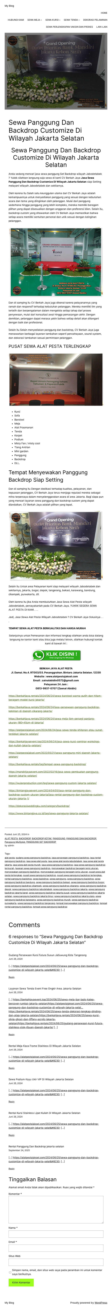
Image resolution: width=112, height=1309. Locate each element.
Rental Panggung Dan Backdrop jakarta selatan (36, 1146)
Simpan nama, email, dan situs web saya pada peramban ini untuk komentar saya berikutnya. (57, 1272)
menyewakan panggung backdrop (22, 871)
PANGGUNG (59, 838)
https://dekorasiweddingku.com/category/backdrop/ (39, 806)
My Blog (9, 5)
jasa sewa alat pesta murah (27, 864)
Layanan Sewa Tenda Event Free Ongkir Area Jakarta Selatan (45, 988)
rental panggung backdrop (18, 878)
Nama (13, 1227)
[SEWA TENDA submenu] (79, 20)
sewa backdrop (41, 878)
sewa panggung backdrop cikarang (61, 885)
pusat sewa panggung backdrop (39, 875)
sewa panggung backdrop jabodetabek (32, 889)
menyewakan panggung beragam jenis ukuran (64, 871)
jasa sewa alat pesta (36, 861)
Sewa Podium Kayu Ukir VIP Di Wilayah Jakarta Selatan (41, 1079)
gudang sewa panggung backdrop (33, 857)
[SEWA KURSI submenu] (59, 20)
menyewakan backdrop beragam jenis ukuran (74, 868)
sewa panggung (58, 878)
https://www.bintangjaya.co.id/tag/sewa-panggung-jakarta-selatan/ (49, 813)
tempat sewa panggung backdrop (50, 906)
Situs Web (14, 1256)
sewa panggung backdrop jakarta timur (33, 896)
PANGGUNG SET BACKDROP (41, 842)
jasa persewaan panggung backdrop (70, 857)
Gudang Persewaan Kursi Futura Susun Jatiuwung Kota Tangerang (47, 955)
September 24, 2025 (19, 1150)
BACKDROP (25, 838)
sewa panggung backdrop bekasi (53, 882)
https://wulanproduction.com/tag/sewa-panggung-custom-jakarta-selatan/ (53, 783)
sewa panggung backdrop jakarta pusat (49, 892)
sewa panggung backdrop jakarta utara (74, 896)
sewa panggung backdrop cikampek (23, 885)
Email (13, 1241)
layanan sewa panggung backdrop (32, 868)
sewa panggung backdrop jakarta (70, 889)
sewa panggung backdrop (80, 878)
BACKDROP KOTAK (42, 838)
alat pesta (10, 857)
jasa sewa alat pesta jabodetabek (65, 861)
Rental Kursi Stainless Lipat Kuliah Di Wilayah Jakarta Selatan (44, 1113)
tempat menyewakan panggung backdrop (77, 903)
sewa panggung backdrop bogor (87, 882)
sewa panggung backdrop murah (54, 899)
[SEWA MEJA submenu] (41, 20)
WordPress (101, 1302)
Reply (11, 977)
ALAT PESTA (11, 838)
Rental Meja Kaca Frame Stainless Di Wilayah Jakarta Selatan (45, 1045)
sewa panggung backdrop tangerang (36, 903)
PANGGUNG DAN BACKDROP (81, 838)
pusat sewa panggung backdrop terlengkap (79, 875)
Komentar (15, 1193)
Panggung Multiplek (15, 842)
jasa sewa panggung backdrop (57, 864)
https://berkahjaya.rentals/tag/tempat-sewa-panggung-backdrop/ (47, 764)
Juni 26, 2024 (16, 958)
